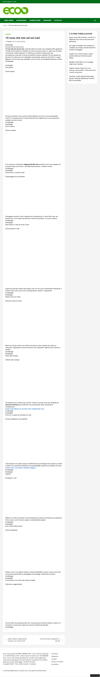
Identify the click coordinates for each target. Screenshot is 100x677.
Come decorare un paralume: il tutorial (50, 640)
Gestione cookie (95, 675)
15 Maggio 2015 (10, 41)
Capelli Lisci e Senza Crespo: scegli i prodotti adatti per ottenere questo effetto (81, 56)
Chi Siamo (54, 654)
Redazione (54, 656)
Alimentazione (34, 20)
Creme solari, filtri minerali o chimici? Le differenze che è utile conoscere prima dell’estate (82, 39)
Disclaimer (54, 664)
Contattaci (32, 664)
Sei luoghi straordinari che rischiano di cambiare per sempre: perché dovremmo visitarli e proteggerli (82, 48)
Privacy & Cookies (57, 662)
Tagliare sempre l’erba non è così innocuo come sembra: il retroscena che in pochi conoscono (82, 70)
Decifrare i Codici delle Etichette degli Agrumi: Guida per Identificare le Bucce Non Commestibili (81, 78)
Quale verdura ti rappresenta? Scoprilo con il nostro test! (17, 640)
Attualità (58, 20)
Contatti (54, 659)
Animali (8, 34)
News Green (8, 20)
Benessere (47, 20)
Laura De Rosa (20, 41)
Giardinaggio (21, 20)
